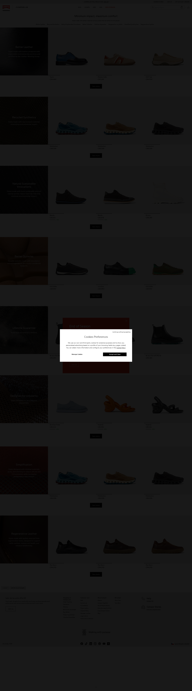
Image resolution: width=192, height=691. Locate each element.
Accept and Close (114, 354)
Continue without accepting (121, 332)
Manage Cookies (77, 354)
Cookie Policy (120, 348)
